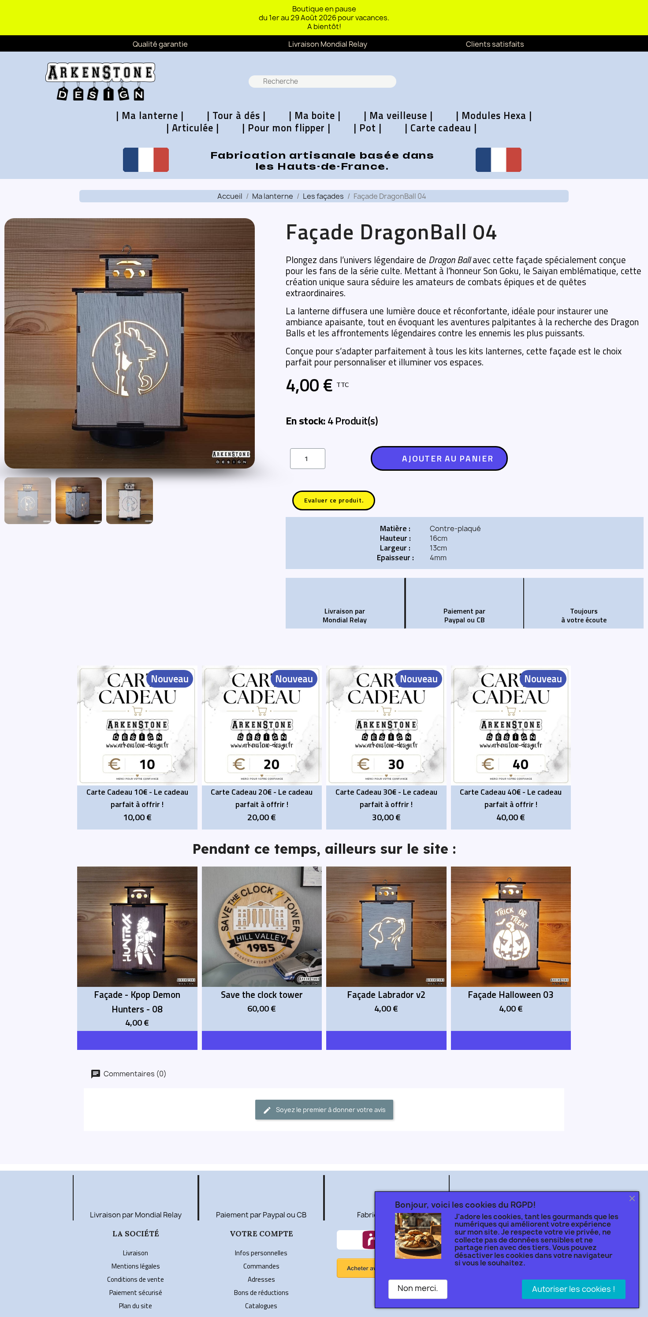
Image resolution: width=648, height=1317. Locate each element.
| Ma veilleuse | (398, 115)
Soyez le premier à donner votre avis (330, 1109)
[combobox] (323, 81)
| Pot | (368, 128)
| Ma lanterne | (150, 115)
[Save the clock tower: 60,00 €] (262, 949)
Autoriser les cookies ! (573, 1289)
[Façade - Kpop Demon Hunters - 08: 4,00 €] (137, 949)
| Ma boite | (315, 115)
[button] (595, 82)
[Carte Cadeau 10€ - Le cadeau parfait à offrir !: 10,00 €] (137, 748)
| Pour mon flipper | (286, 128)
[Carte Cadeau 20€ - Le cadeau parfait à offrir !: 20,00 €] (262, 748)
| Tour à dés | (236, 115)
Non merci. (418, 1288)
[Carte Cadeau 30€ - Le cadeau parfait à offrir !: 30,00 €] (386, 748)
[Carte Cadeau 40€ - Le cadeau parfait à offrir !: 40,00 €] (511, 748)
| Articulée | (192, 128)
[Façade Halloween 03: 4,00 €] (511, 949)
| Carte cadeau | (441, 128)
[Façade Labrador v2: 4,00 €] (386, 949)
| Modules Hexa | (494, 115)
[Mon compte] (619, 81)
